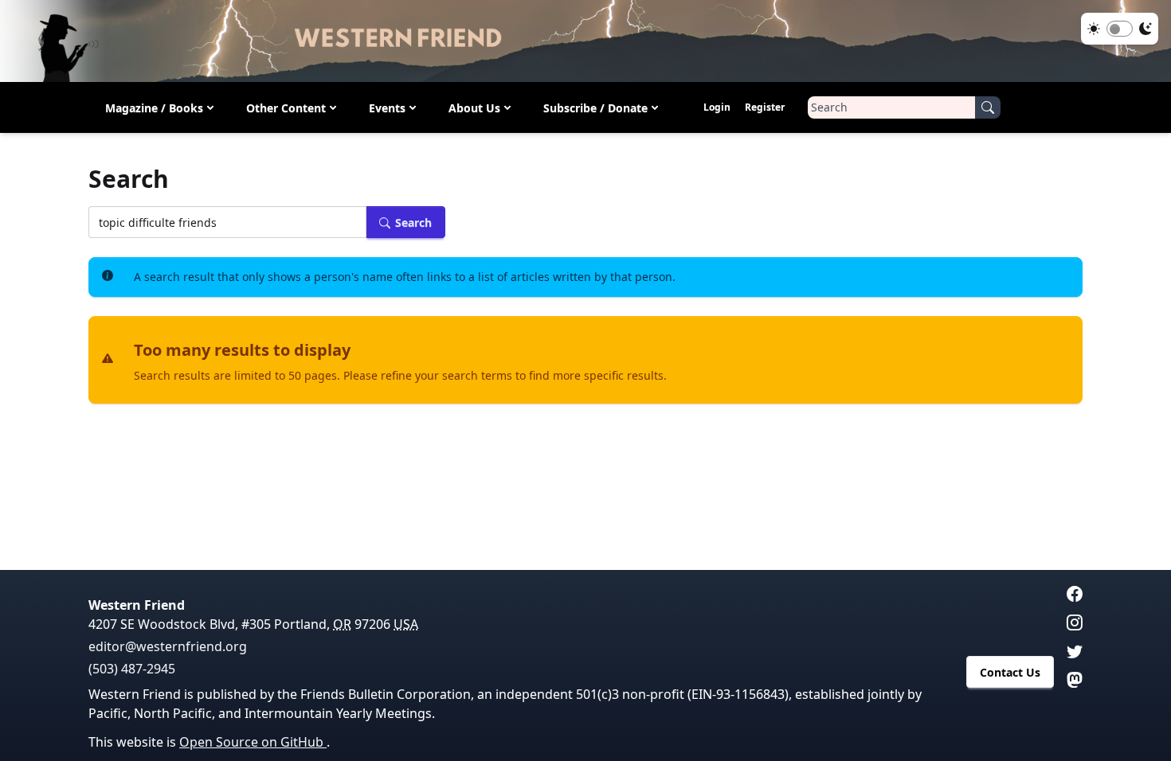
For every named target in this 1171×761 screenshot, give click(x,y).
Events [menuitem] (387, 107)
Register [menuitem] (765, 107)
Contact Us (1010, 672)
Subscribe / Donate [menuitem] (595, 107)
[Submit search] (988, 107)
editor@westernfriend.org (167, 646)
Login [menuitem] (716, 107)
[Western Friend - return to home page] (585, 41)
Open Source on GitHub (253, 742)
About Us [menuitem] (474, 107)
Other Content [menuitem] (286, 107)
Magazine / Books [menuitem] (154, 107)
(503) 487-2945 (131, 668)
